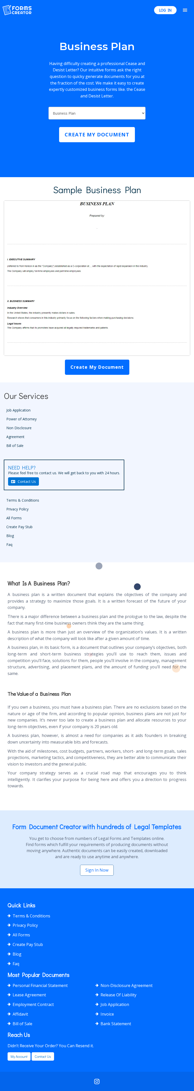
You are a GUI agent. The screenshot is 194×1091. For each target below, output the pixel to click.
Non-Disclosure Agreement (127, 985)
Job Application (18, 410)
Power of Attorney (21, 419)
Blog (10, 535)
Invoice (107, 1014)
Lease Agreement (29, 995)
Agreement (15, 436)
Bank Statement (116, 1023)
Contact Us (27, 481)
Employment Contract (33, 1004)
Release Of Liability (118, 995)
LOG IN (165, 10)
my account (19, 1056)
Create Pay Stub (19, 526)
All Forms (14, 518)
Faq (9, 544)
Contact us (43, 1056)
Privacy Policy (17, 509)
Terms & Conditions (22, 500)
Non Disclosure (19, 427)
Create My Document (97, 134)
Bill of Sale (14, 445)
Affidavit (20, 1014)
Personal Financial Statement (40, 985)
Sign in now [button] (96, 870)
